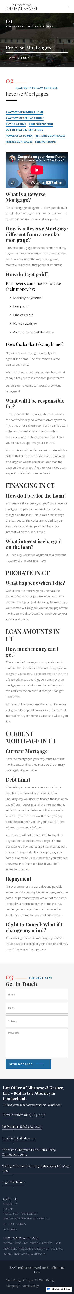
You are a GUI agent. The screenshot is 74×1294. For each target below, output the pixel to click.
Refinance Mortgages (50, 135)
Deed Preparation (41, 124)
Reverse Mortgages (19, 141)
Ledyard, (47, 1243)
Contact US (10, 1204)
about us (10, 1199)
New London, (27, 1248)
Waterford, (38, 1254)
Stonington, (21, 1254)
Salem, (8, 1254)
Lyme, (57, 1243)
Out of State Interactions (24, 130)
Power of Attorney (19, 135)
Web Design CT (17, 1280)
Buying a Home (16, 124)
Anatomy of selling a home (25, 118)
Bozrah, (9, 1243)
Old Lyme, (56, 1248)
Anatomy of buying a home (24, 112)
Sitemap (8, 1209)
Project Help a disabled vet (20, 1213)
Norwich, (43, 1248)
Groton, (35, 1243)
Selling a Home (45, 141)
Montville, (10, 1248)
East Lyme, (21, 1243)
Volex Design (30, 1286)
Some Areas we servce (21, 1238)
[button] (68, 5)
